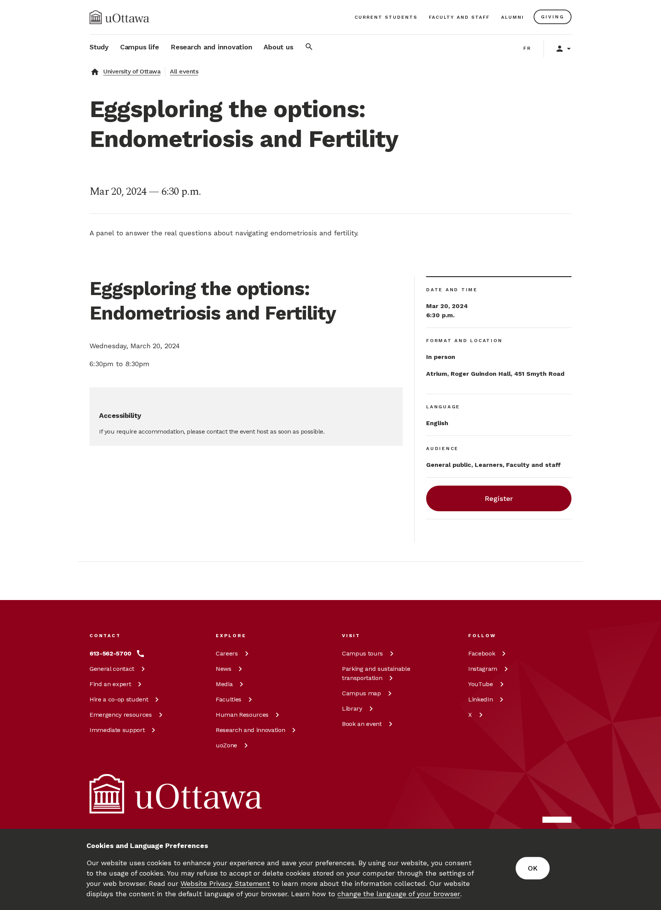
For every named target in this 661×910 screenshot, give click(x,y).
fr (527, 48)
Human (242, 714)
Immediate (117, 730)
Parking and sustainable (376, 673)
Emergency (121, 714)
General (112, 668)
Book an (362, 723)
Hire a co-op (119, 699)
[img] (119, 17)
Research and (250, 730)
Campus (362, 653)
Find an (110, 684)
